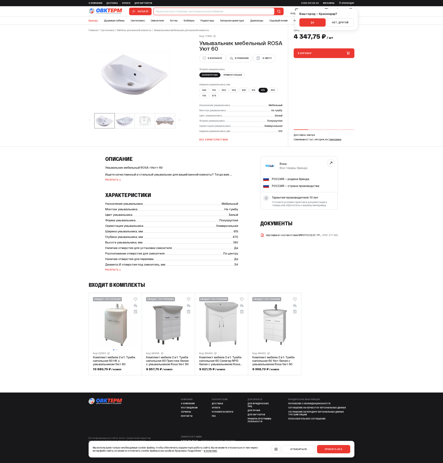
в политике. (210, 450)
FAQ (214, 416)
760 (204, 96)
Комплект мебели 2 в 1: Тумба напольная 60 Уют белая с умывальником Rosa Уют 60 (273, 361)
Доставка (112, 3)
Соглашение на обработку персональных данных (317, 408)
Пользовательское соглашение (307, 419)
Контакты (187, 416)
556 (234, 90)
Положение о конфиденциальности (309, 403)
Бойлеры (189, 20)
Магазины (329, 3)
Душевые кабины (114, 20)
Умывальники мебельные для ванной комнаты (181, 30)
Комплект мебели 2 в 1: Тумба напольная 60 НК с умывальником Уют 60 (114, 361)
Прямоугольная (233, 75)
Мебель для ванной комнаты (134, 30)
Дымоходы (256, 20)
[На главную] (105, 11)
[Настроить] (276, 449)
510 (214, 90)
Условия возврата (222, 412)
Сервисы (186, 412)
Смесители (157, 20)
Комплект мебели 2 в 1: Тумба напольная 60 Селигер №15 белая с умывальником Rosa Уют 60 (220, 361)
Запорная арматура (232, 20)
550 (224, 90)
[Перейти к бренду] (331, 163)
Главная (93, 30)
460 (204, 90)
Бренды (93, 20)
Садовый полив (278, 20)
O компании (95, 3)
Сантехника (138, 20)
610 (253, 90)
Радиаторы (207, 20)
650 (273, 90)
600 (244, 90)
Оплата (126, 3)
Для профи (254, 410)
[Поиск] (278, 11)
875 (214, 96)
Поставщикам (189, 408)
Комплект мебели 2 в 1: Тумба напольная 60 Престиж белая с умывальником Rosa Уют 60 (167, 361)
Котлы (174, 20)
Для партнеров (143, 3)
